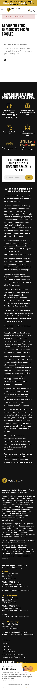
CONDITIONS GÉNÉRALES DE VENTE (14, 657)
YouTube (21, 663)
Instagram (25, 663)
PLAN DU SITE (6, 649)
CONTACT (5, 644)
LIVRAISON (5, 646)
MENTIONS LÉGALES (8, 652)
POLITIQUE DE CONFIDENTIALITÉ (12, 654)
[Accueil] (15, 9)
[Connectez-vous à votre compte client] (25, 11)
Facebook (17, 663)
